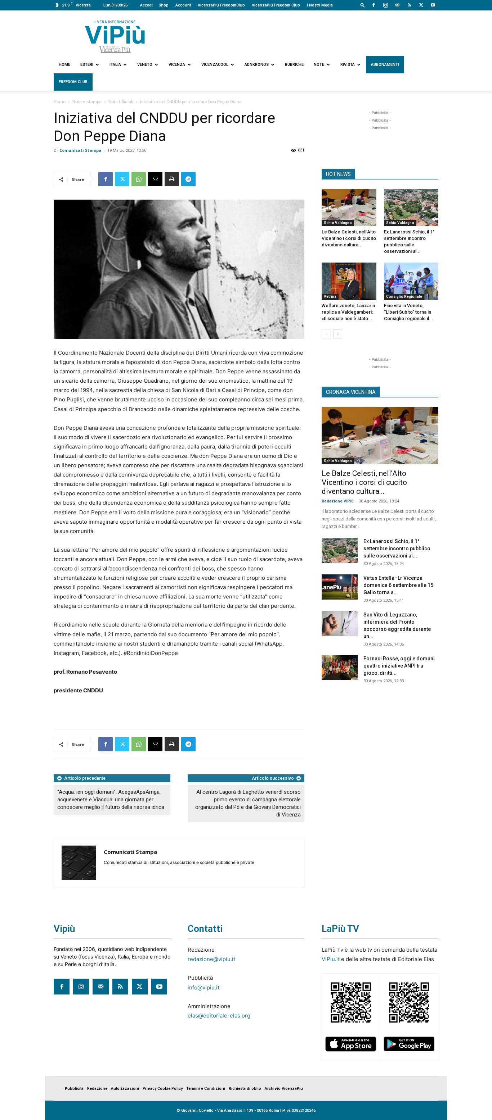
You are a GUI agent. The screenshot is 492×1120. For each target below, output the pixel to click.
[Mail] (397, 5)
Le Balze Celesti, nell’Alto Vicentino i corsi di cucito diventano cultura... (349, 238)
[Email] (155, 179)
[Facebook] (373, 5)
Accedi (146, 5)
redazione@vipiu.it (211, 959)
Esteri (86, 64)
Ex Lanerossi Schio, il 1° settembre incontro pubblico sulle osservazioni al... (396, 548)
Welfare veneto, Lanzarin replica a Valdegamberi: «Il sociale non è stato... (348, 312)
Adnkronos (257, 64)
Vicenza (177, 64)
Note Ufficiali (120, 101)
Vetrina (330, 297)
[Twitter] (421, 5)
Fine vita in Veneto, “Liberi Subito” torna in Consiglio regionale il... (408, 312)
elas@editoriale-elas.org (219, 1015)
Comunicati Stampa (80, 150)
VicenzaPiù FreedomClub (221, 5)
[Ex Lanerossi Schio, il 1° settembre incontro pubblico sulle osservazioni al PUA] (411, 207)
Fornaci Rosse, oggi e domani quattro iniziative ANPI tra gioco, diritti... (399, 666)
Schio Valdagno (338, 223)
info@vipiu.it (203, 987)
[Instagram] (385, 5)
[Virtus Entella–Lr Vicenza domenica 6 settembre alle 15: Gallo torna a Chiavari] (340, 587)
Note (319, 64)
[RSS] (409, 5)
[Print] (172, 179)
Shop (163, 5)
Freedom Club (73, 81)
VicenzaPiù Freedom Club (276, 5)
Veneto (144, 64)
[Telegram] (188, 179)
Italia (115, 64)
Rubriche (294, 64)
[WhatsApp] (138, 179)
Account (183, 5)
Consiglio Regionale (404, 297)
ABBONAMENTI (385, 64)
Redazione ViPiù (338, 501)
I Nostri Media (320, 5)
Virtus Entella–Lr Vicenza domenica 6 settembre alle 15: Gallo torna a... (399, 585)
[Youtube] (433, 5)
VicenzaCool (214, 64)
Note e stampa (87, 101)
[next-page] (337, 333)
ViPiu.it (331, 959)
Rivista (347, 64)
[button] (362, 5)
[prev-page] (326, 333)
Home (64, 64)
